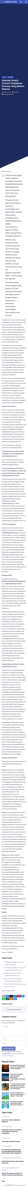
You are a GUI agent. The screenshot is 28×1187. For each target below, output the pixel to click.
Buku (19, 1185)
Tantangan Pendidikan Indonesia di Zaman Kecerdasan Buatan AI (16, 1103)
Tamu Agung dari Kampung (11, 1141)
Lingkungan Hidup (10, 1158)
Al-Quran (3, 1185)
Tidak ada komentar (9, 94)
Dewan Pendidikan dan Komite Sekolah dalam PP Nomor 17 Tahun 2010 (17, 1094)
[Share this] (7, 996)
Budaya (8, 1116)
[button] (21, 2)
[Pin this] (19, 996)
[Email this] (3, 996)
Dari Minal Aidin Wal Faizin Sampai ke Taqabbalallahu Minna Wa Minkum (17, 1067)
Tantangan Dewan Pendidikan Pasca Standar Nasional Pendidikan (12, 1131)
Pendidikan (9, 1126)
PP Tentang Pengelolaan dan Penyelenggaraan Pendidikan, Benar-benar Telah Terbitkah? (12, 1151)
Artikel (4, 1116)
